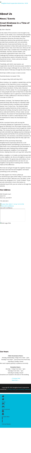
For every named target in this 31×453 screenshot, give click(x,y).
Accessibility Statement (24, 389)
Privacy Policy (12, 389)
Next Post (15, 380)
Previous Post (15, 378)
